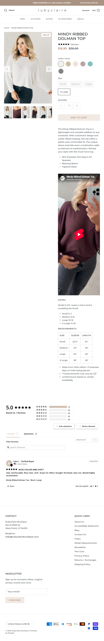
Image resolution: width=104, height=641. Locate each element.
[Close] (78, 244)
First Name (30, 258)
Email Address (31, 267)
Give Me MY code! (39, 279)
